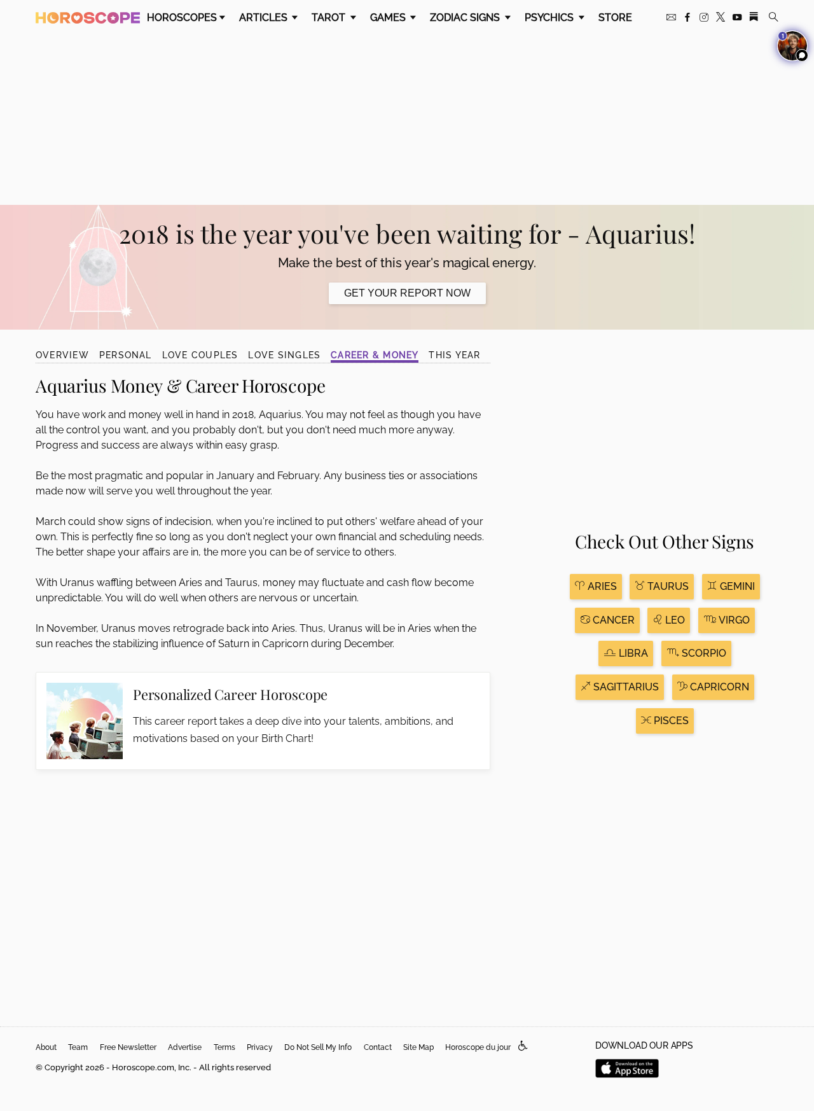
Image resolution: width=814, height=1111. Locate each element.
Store (615, 17)
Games (389, 17)
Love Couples (200, 355)
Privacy (260, 1047)
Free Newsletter (128, 1047)
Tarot (330, 17)
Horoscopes (182, 17)
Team (78, 1047)
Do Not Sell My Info (318, 1047)
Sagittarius (625, 687)
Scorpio (702, 653)
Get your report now (407, 293)
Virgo (733, 620)
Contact (378, 1047)
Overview (62, 355)
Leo (674, 620)
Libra (632, 653)
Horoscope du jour (478, 1047)
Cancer (612, 620)
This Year (454, 355)
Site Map (418, 1047)
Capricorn (718, 687)
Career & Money (374, 355)
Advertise (185, 1047)
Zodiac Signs (466, 17)
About (46, 1047)
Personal (125, 355)
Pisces (670, 721)
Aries (601, 586)
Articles (264, 17)
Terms (224, 1047)
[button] (523, 1046)
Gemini (736, 586)
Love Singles (284, 355)
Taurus (667, 586)
